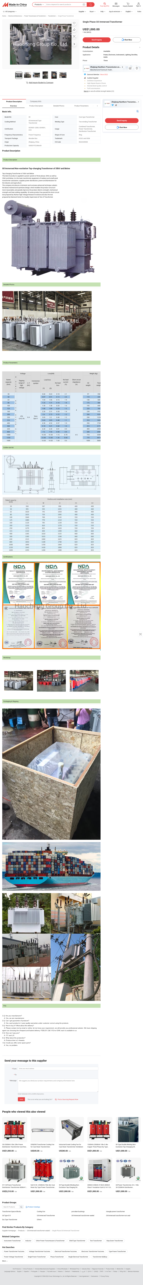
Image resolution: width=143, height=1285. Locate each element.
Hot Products (17, 1269)
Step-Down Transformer (114, 1241)
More (4, 1261)
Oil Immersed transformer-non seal (118, 1215)
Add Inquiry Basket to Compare (41, 82)
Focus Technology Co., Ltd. (57, 1276)
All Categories (10, 11)
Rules (139, 11)
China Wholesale (62, 1269)
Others (39, 1219)
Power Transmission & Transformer (35, 16)
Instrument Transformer (12, 1241)
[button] (93, 106)
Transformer (52, 16)
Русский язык (51, 1271)
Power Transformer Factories (14, 1251)
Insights (128, 1269)
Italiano (60, 1271)
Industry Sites (86, 1269)
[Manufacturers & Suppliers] (14, 4)
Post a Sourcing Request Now (66, 1099)
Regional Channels (98, 1269)
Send (21, 1099)
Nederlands (75, 1271)
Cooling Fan (41, 1211)
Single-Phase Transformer (66, 16)
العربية (83, 1271)
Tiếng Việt (122, 1271)
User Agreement (84, 1276)
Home (4, 16)
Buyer (92, 11)
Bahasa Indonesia (133, 1271)
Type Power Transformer (117, 1251)
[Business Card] (138, 111)
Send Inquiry (97, 40)
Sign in (138, 6)
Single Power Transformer (37, 1257)
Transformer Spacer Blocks (11, 1211)
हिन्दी (101, 1271)
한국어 (90, 1271)
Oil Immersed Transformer (46, 1215)
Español (26, 1271)
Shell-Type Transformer (77, 1241)
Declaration (94, 1276)
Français (42, 1271)
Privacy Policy (104, 1276)
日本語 (96, 1271)
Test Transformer (96, 1241)
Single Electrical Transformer (78, 1257)
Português (34, 1271)
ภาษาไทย (108, 1271)
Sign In (86, 91)
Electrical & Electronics (15, 16)
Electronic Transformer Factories (92, 1251)
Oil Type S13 (6, 1215)
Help (102, 11)
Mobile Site (120, 1269)
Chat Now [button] (128, 40)
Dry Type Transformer (9, 1219)
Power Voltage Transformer (13, 1257)
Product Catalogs (33, 1207)
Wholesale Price (74, 1269)
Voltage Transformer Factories (39, 1251)
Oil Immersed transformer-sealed (83, 1215)
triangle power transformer (115, 1211)
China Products (28, 1269)
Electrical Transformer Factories (66, 1251)
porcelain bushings (78, 1211)
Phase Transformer (57, 1257)
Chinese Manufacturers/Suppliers (45, 1269)
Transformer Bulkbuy (100, 1257)
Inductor (28, 1241)
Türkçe (115, 1271)
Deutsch (67, 1271)
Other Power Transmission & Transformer (50, 1241)
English (19, 1271)
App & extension (114, 11)
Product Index (110, 1269)
